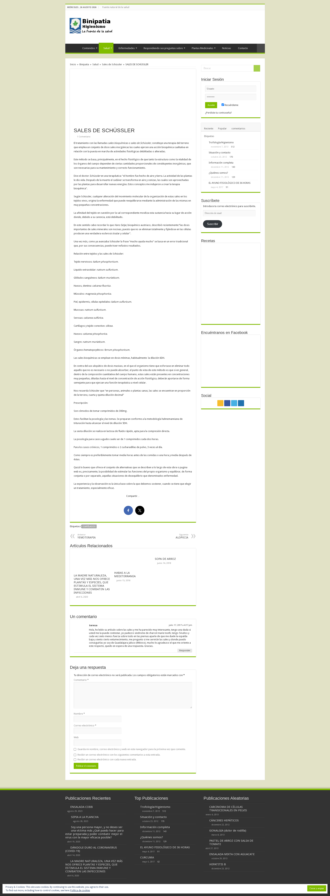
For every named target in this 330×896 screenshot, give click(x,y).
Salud (107, 48)
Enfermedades (127, 48)
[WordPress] (263, 7)
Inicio (72, 48)
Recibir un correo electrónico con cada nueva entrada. (107, 759)
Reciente (208, 128)
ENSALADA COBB (81, 807)
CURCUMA (147, 857)
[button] (133, 96)
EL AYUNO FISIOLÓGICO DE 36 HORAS (230, 182)
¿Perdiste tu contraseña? (218, 112)
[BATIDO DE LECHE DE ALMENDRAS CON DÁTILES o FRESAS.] (249, 276)
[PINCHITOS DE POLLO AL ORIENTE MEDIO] (231, 254)
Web (76, 737)
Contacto (243, 48)
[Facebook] (255, 7)
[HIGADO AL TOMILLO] (231, 294)
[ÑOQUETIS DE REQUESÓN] (249, 294)
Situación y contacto (220, 152)
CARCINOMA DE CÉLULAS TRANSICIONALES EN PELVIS (228, 808)
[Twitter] (259, 7)
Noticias (226, 48)
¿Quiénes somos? (218, 172)
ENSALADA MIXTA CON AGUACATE (232, 854)
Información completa (221, 162)
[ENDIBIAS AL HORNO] (231, 313)
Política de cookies (80, 890)
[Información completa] (205, 163)
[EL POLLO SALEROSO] (212, 294)
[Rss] (252, 7)
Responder (184, 650)
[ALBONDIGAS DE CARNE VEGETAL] (231, 276)
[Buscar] (257, 68)
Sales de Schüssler (112, 64)
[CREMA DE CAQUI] (212, 313)
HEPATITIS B (217, 864)
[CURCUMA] (136, 858)
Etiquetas (209, 136)
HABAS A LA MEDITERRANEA (125, 574)
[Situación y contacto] (205, 153)
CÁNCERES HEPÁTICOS (224, 820)
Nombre (79, 713)
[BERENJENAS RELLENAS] (212, 276)
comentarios (238, 128)
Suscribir (212, 224)
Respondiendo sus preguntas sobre (163, 48)
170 (231, 157)
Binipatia (84, 64)
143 (233, 167)
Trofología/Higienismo (221, 142)
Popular (222, 128)
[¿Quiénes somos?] (205, 173)
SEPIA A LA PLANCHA (85, 817)
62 (158, 862)
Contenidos (88, 48)
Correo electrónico (85, 725)
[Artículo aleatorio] (261, 48)
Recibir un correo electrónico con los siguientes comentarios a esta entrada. (119, 754)
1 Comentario (84, 136)
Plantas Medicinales (202, 48)
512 (233, 147)
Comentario (81, 679)
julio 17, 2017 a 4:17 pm (180, 625)
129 (233, 177)
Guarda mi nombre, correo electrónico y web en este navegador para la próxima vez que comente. (132, 749)
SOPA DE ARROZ (165, 559)
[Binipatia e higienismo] (92, 26)
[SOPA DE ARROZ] (249, 246)
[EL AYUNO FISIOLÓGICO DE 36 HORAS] (205, 183)
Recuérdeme (231, 105)
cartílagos (89, 526)
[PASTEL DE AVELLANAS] (212, 254)
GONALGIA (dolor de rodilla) (227, 830)
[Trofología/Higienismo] (205, 143)
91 (227, 187)
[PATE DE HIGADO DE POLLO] (249, 258)
